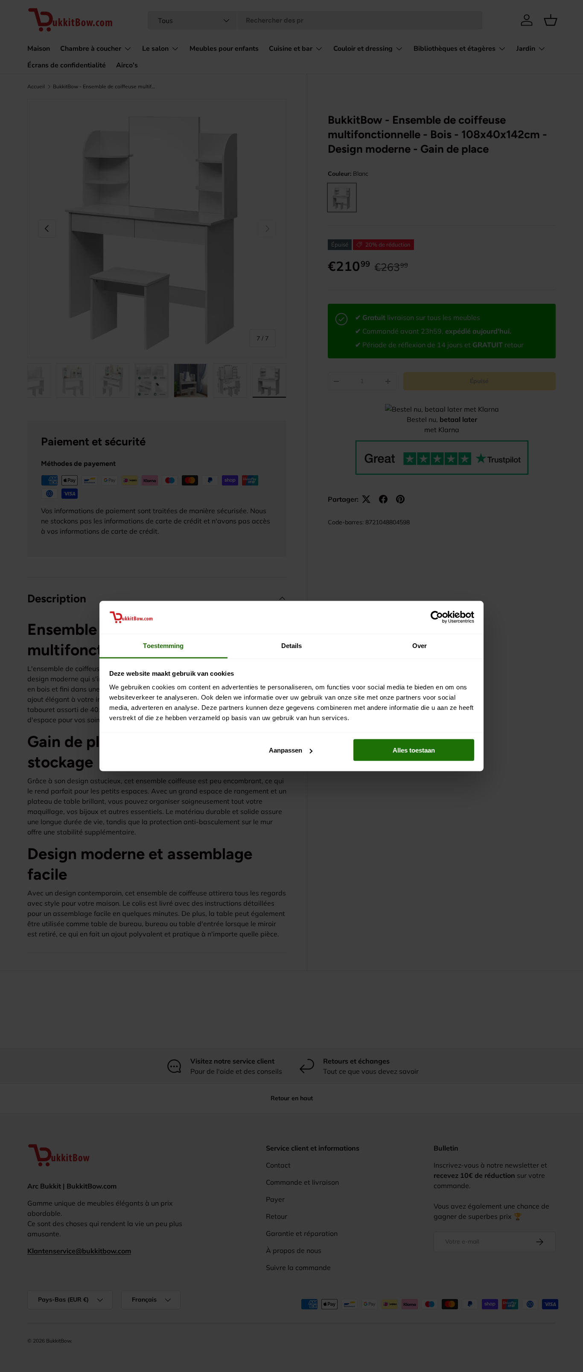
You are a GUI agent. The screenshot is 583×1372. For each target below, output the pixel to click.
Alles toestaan (414, 750)
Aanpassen (285, 750)
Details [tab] (291, 645)
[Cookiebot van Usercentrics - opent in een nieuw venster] (436, 617)
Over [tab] (419, 645)
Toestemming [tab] (163, 645)
